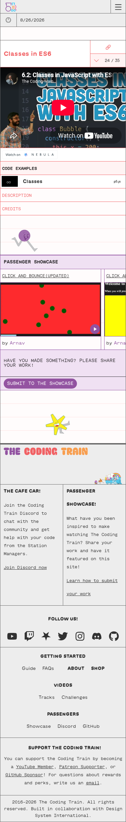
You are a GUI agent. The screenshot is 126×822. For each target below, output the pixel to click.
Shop (97, 668)
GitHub (91, 726)
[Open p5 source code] (117, 181)
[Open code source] (10, 181)
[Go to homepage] (11, 6)
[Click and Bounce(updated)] (50, 309)
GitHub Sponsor (24, 775)
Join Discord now (25, 567)
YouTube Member (35, 766)
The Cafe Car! (22, 491)
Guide (29, 668)
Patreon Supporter (82, 766)
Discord (66, 726)
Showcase (39, 726)
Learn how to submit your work (92, 582)
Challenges (74, 697)
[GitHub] (114, 636)
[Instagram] (80, 636)
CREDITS (11, 209)
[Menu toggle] (118, 6)
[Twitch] (29, 636)
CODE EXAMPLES (19, 168)
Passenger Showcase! (81, 497)
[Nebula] (46, 636)
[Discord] (97, 636)
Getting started (63, 656)
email (92, 783)
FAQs (48, 668)
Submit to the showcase (40, 383)
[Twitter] (63, 636)
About (76, 668)
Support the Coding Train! (64, 748)
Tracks (47, 697)
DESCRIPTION (17, 195)
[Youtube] (12, 636)
